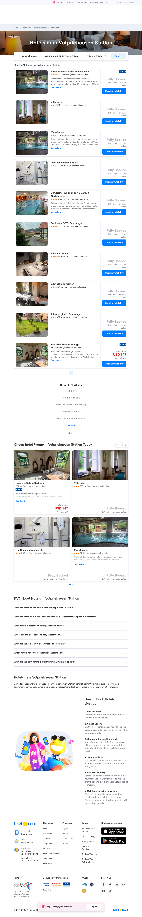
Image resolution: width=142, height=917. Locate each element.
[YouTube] (123, 884)
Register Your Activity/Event (88, 860)
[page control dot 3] (73, 433)
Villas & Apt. (67, 838)
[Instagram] (103, 891)
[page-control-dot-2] (72, 584)
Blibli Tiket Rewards (98, 2)
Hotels (65, 834)
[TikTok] (110, 891)
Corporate (47, 843)
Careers (46, 838)
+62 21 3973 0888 (29, 861)
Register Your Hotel (90, 854)
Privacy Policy (88, 841)
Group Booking (88, 836)
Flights (65, 829)
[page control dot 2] (71, 433)
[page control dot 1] (69, 433)
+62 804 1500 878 (29, 854)
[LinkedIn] (117, 884)
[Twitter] (110, 884)
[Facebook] (103, 884)
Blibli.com (47, 863)
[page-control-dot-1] (70, 584)
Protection (47, 858)
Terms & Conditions (87, 848)
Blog (45, 829)
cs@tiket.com (27, 843)
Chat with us (26, 834)
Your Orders (116, 2)
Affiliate (46, 848)
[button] (118, 444)
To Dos (65, 843)
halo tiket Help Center (88, 830)
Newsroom (48, 834)
